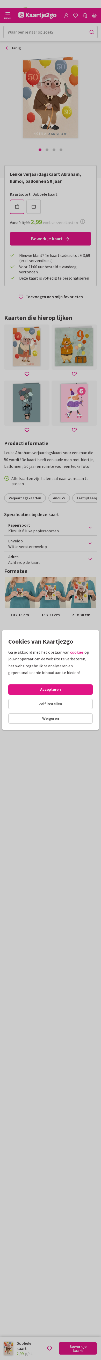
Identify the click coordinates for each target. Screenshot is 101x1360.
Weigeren (50, 718)
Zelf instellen (50, 703)
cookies (77, 652)
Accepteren (50, 689)
